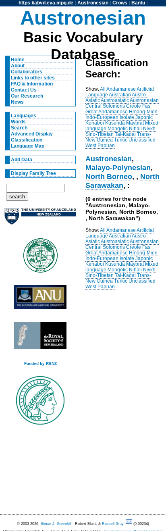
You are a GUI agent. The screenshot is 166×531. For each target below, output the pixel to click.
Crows (119, 3)
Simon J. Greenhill (56, 524)
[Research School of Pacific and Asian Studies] (40, 299)
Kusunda (115, 123)
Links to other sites (33, 78)
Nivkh (149, 128)
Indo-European (101, 117)
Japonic (144, 117)
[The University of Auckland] (40, 219)
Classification (26, 140)
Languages (23, 116)
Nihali (135, 128)
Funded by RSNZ (40, 363)
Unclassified (142, 140)
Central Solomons (105, 106)
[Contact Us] (129, 524)
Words (18, 122)
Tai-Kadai (125, 134)
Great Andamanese (106, 112)
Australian (120, 95)
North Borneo (108, 176)
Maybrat (135, 123)
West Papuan (100, 145)
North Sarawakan (122, 180)
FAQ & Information (32, 84)
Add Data (21, 159)
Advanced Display (32, 134)
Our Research (27, 96)
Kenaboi (94, 123)
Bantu (138, 3)
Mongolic (118, 128)
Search (19, 128)
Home (18, 59)
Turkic (120, 140)
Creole (133, 106)
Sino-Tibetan (99, 134)
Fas (146, 106)
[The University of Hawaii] (40, 258)
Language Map (27, 146)
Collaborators (26, 72)
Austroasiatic (115, 100)
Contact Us (24, 90)
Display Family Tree (33, 173)
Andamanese (121, 89)
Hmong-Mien (143, 112)
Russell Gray (112, 524)
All (103, 89)
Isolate (127, 117)
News (17, 102)
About (18, 66)
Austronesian (92, 3)
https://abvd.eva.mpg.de (46, 3)
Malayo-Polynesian (118, 167)
